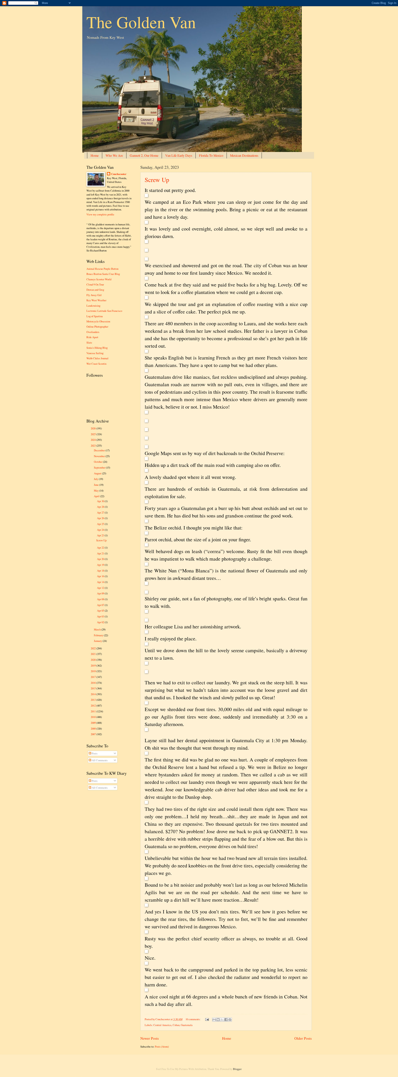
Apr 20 (101, 559)
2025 (93, 434)
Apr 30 (101, 501)
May (96, 490)
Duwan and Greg (95, 289)
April (97, 496)
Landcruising (93, 305)
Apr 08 (101, 599)
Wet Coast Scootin (96, 363)
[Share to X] (222, 1020)
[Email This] (214, 1020)
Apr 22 (101, 547)
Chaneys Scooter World (98, 279)
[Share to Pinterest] (230, 1020)
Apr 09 (101, 593)
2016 (93, 683)
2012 (93, 705)
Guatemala (187, 1025)
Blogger (237, 1069)
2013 (93, 700)
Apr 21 (101, 553)
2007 (93, 734)
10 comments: (193, 1019)
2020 (93, 660)
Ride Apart (92, 337)
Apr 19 (101, 565)
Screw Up (157, 179)
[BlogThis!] (218, 1020)
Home (95, 155)
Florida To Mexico (211, 155)
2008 (93, 728)
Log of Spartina (94, 316)
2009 (93, 723)
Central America (162, 1025)
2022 (93, 648)
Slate (89, 342)
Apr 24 (101, 530)
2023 (93, 445)
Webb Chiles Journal (97, 358)
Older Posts (303, 1038)
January (98, 641)
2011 (93, 711)
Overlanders (92, 332)
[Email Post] (206, 1019)
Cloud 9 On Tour (95, 284)
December (100, 450)
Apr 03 (101, 616)
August (98, 473)
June (96, 485)
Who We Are (114, 155)
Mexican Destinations (244, 155)
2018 (93, 671)
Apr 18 (101, 570)
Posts (94, 753)
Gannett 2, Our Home (144, 155)
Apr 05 (101, 610)
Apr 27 (101, 512)
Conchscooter (118, 174)
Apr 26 (101, 518)
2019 (93, 665)
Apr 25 (101, 524)
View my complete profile (100, 214)
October (98, 462)
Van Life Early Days (178, 155)
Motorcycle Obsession (98, 321)
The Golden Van (141, 22)
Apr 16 (101, 576)
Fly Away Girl (94, 295)
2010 (93, 717)
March (97, 629)
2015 (93, 688)
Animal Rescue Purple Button (102, 269)
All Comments (99, 760)
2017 (93, 677)
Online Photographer (97, 326)
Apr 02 (101, 622)
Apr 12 (101, 588)
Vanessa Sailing (94, 353)
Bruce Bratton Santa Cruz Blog (103, 274)
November (100, 456)
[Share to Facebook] (226, 1020)
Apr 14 (101, 582)
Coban (176, 1025)
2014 (93, 694)
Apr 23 (101, 535)
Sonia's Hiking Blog (97, 348)
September (100, 467)
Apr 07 (101, 605)
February (99, 635)
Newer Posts (149, 1038)
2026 (93, 428)
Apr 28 (101, 507)
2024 (93, 440)
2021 (93, 654)
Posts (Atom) (162, 1046)
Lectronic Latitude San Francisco (104, 311)
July (96, 479)
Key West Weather (96, 300)
